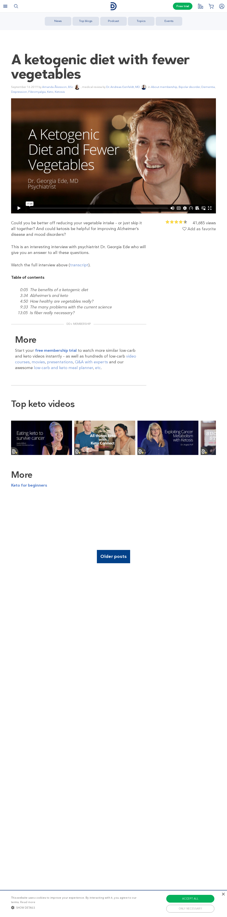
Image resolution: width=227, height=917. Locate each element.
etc (98, 367)
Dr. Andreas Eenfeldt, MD (123, 87)
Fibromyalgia (37, 92)
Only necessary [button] (190, 908)
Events (169, 21)
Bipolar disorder (189, 87)
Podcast (113, 21)
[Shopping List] (211, 6)
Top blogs (85, 21)
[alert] (113, 903)
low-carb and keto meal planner (63, 367)
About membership (164, 87)
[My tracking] (200, 6)
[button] (77, 907)
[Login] (221, 6)
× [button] (223, 894)
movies (38, 362)
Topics (141, 21)
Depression (19, 92)
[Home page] (113, 6)
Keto (50, 92)
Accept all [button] (190, 898)
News (58, 21)
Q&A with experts (91, 362)
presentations (60, 362)
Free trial (182, 6)
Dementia (208, 87)
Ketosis (60, 92)
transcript (79, 265)
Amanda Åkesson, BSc (57, 87)
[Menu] (5, 6)
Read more (27, 902)
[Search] (16, 6)
